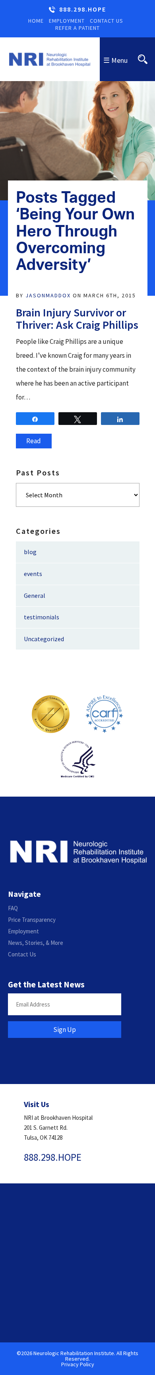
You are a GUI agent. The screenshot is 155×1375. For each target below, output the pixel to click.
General (34, 595)
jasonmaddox (48, 295)
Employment (67, 20)
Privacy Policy (77, 1364)
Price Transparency (32, 919)
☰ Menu (115, 60)
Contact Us (106, 20)
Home (36, 20)
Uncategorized (44, 639)
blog (30, 552)
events (33, 574)
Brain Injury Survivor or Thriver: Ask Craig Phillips (77, 318)
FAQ (13, 908)
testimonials (41, 617)
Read (33, 440)
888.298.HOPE (82, 9)
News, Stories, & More (35, 942)
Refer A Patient (77, 27)
